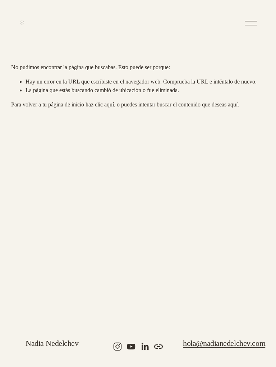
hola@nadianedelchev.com (224, 343)
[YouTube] (131, 346)
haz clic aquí (100, 104)
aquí (233, 104)
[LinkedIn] (145, 346)
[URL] (158, 346)
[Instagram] (117, 346)
